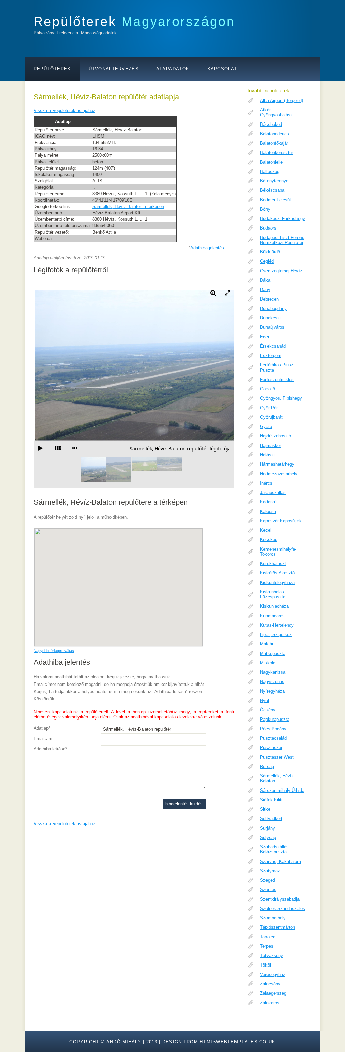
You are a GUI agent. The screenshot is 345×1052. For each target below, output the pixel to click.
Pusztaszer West (277, 757)
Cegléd (267, 261)
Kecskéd (268, 539)
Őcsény (267, 709)
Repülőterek (134, 21)
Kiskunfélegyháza (277, 582)
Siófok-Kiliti (271, 799)
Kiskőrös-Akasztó (277, 572)
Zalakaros (269, 1002)
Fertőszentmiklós (277, 379)
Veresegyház (272, 974)
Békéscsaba (272, 190)
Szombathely (273, 917)
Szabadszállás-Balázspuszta (275, 849)
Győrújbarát (271, 417)
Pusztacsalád (273, 738)
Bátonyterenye (274, 180)
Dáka (265, 280)
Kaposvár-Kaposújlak (281, 520)
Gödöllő (267, 388)
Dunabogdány (273, 308)
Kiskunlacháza (274, 606)
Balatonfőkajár (274, 143)
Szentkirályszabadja (280, 899)
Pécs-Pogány (273, 728)
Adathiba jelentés (207, 247)
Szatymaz (270, 870)
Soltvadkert (271, 818)
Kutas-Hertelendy (277, 625)
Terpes (266, 946)
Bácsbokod (271, 124)
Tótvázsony (271, 955)
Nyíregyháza (272, 691)
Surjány (267, 828)
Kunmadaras (272, 615)
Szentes (268, 889)
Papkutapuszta (274, 719)
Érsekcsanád (273, 346)
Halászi (267, 454)
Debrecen (269, 299)
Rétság (267, 766)
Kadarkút (269, 501)
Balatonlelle (271, 162)
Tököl (265, 965)
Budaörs (268, 228)
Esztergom (270, 355)
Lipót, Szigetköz (276, 634)
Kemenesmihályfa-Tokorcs (278, 552)
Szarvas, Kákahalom (280, 861)
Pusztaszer (271, 747)
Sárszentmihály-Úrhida (282, 790)
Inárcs (266, 483)
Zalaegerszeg (273, 993)
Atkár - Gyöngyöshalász (276, 112)
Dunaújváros (272, 327)
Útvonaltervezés (114, 68)
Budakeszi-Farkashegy (282, 218)
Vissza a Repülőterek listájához (64, 110)
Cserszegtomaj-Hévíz (281, 270)
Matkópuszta (272, 653)
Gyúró (266, 426)
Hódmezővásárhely (278, 473)
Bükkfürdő (270, 251)
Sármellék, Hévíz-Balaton (277, 778)
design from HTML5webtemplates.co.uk (219, 1041)
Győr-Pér (269, 407)
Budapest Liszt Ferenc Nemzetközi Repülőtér (282, 240)
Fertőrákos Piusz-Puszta (277, 367)
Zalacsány (270, 983)
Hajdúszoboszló (275, 436)
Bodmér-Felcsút (275, 199)
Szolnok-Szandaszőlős (282, 908)
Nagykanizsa (272, 672)
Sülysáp (268, 837)
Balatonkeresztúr (276, 152)
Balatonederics (274, 133)
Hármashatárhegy (277, 464)
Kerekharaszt (273, 563)
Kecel (265, 530)
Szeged (267, 880)
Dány (265, 289)
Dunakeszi (270, 317)
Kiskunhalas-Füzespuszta (272, 594)
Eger (264, 336)
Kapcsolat (222, 68)
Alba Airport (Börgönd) (281, 100)
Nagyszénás (272, 681)
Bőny (265, 209)
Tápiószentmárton (277, 927)
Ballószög (269, 171)
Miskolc (267, 662)
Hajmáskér (270, 445)
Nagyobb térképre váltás (54, 650)
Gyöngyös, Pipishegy (281, 398)
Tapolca (267, 936)
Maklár (266, 643)
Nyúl (264, 700)
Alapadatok (173, 68)
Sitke (265, 809)
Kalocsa (268, 511)
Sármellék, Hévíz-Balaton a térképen (128, 206)
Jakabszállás (273, 492)
